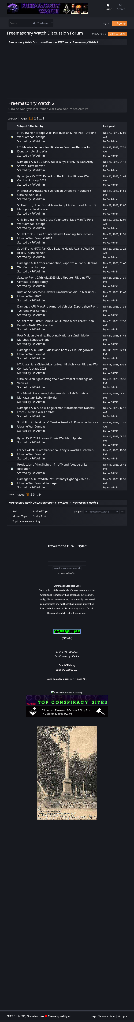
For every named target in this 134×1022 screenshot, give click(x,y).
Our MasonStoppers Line (67, 586)
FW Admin (38, 141)
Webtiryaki (65, 1016)
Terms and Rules (106, 1016)
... (41, 118)
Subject (22, 126)
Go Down (12, 118)
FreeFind (72, 573)
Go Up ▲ (122, 1016)
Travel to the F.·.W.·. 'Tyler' (67, 546)
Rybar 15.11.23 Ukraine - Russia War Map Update (49, 438)
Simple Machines (35, 1016)
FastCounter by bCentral (67, 656)
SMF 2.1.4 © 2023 (16, 1016)
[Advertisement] (67, 71)
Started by (36, 126)
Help (93, 1016)
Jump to (78, 511)
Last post (109, 126)
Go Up (11, 494)
